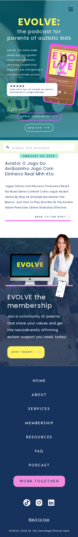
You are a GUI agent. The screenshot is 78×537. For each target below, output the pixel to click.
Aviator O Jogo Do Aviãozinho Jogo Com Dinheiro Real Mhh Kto (29, 168)
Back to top (39, 519)
